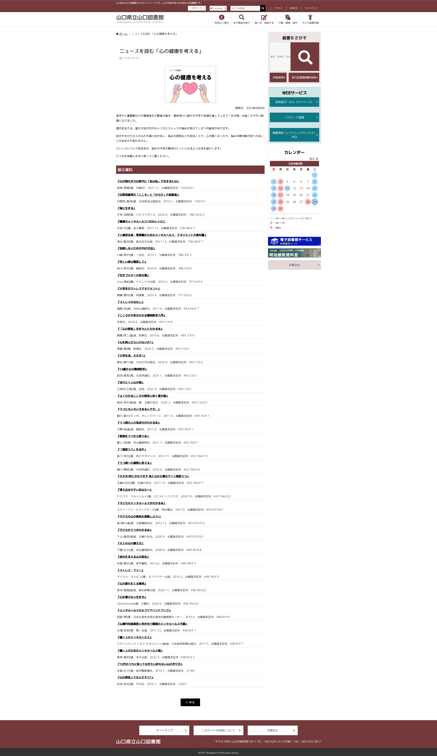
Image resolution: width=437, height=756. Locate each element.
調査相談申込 (294, 135)
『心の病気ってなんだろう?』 (135, 677)
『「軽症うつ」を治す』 (132, 449)
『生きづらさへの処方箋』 (133, 275)
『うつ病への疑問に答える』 (134, 463)
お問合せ (294, 8)
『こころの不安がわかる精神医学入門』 (141, 315)
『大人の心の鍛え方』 (130, 543)
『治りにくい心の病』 (130, 382)
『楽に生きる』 (126, 208)
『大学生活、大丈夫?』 (131, 355)
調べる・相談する (264, 23)
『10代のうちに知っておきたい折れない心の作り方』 (150, 664)
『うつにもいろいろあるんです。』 (139, 409)
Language (217, 8)
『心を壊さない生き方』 (132, 597)
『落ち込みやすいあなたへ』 (134, 490)
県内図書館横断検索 (304, 77)
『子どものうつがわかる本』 (134, 530)
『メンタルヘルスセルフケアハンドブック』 (144, 610)
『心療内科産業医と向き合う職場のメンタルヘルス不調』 (152, 624)
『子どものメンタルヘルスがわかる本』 (141, 503)
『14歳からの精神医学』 (132, 369)
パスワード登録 (294, 117)
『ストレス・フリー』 (130, 570)
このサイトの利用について (218, 730)
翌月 (312, 159)
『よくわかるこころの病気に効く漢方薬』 (143, 396)
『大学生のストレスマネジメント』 (139, 288)
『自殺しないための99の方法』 (136, 248)
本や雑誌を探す (241, 23)
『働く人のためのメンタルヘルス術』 (140, 650)
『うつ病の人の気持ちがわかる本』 (139, 422)
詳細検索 (278, 77)
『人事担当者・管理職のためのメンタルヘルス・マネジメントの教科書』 (162, 235)
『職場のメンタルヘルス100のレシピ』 (141, 221)
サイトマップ (311, 8)
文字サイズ (196, 8)
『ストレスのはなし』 (130, 302)
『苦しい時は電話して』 (132, 262)
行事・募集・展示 (288, 23)
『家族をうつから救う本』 (133, 436)
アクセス (278, 8)
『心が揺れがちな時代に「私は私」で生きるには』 (148, 181)
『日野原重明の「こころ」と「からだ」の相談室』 (148, 195)
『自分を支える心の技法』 (133, 557)
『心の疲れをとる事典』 (132, 583)
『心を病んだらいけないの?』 (135, 342)
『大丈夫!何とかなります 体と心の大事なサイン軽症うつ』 (153, 476)
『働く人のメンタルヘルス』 (134, 637)
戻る (192, 702)
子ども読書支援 (310, 23)
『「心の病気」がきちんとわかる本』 (140, 329)
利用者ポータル (294, 102)
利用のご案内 (222, 23)
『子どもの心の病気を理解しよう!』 (139, 516)
